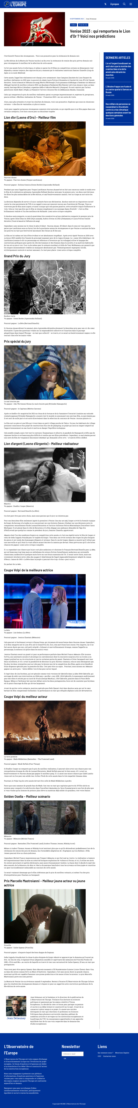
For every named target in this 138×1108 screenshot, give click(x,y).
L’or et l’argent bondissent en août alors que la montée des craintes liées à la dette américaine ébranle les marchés (118, 69)
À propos (114, 4)
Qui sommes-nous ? (105, 1053)
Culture (73, 25)
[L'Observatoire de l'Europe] (15, 4)
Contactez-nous (109, 1056)
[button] (124, 4)
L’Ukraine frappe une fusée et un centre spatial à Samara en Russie (119, 89)
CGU (99, 1056)
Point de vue (83, 25)
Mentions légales (122, 1053)
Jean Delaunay (91, 19)
